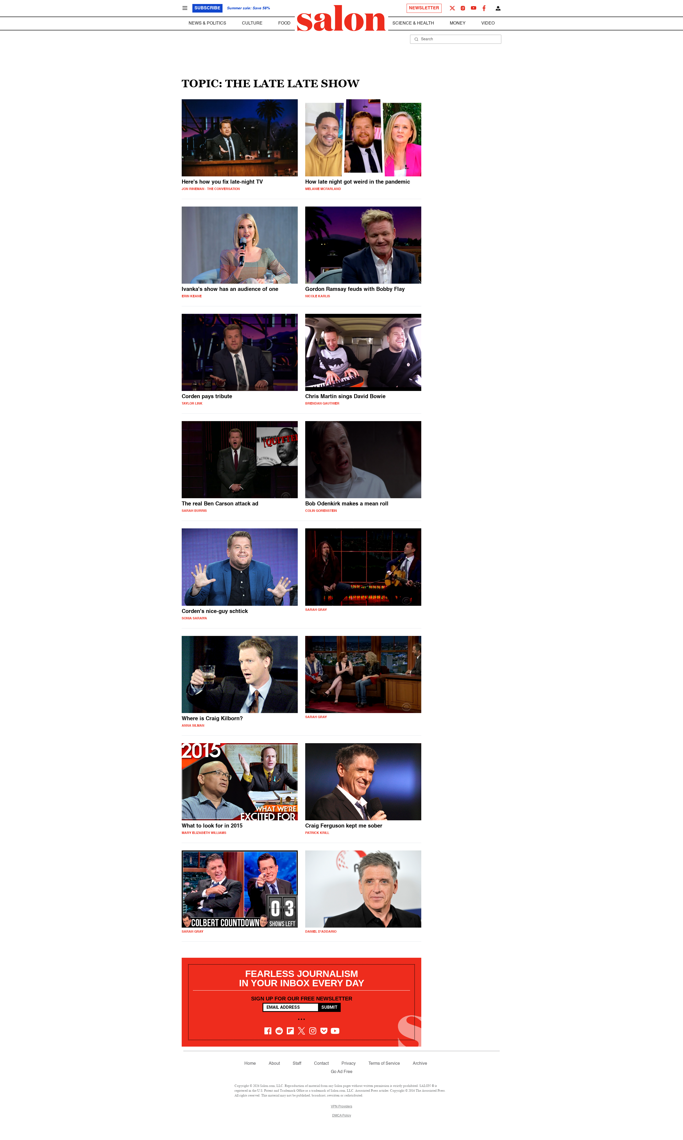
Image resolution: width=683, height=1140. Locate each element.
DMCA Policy (341, 1115)
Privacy (349, 1064)
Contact (321, 1064)
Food (284, 23)
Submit (329, 1007)
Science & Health (413, 23)
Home (250, 1064)
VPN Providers (341, 1106)
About (274, 1064)
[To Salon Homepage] (341, 18)
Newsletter (424, 8)
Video (488, 23)
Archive (420, 1064)
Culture (252, 23)
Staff (297, 1064)
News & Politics (207, 23)
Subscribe (207, 8)
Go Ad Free (341, 1072)
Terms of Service (384, 1064)
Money (458, 23)
